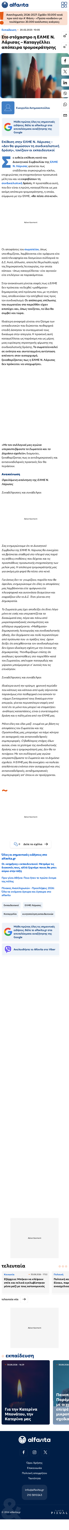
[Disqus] (34, 1007)
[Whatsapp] (65, 104)
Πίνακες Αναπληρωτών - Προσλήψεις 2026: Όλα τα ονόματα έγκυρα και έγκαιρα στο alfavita (28, 891)
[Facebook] (65, 60)
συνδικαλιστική (12, 183)
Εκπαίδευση (9, 29)
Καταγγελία (10, 913)
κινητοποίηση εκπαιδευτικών (37, 913)
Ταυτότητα (34, 1478)
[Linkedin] (65, 82)
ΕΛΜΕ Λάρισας (33, 905)
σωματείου (31, 249)
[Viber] (65, 93)
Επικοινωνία (34, 1467)
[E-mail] (65, 115)
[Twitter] (65, 71)
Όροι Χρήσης (34, 1462)
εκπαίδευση (20, 1356)
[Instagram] (34, 1452)
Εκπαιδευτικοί (11, 905)
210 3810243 (34, 1495)
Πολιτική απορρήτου (34, 1473)
